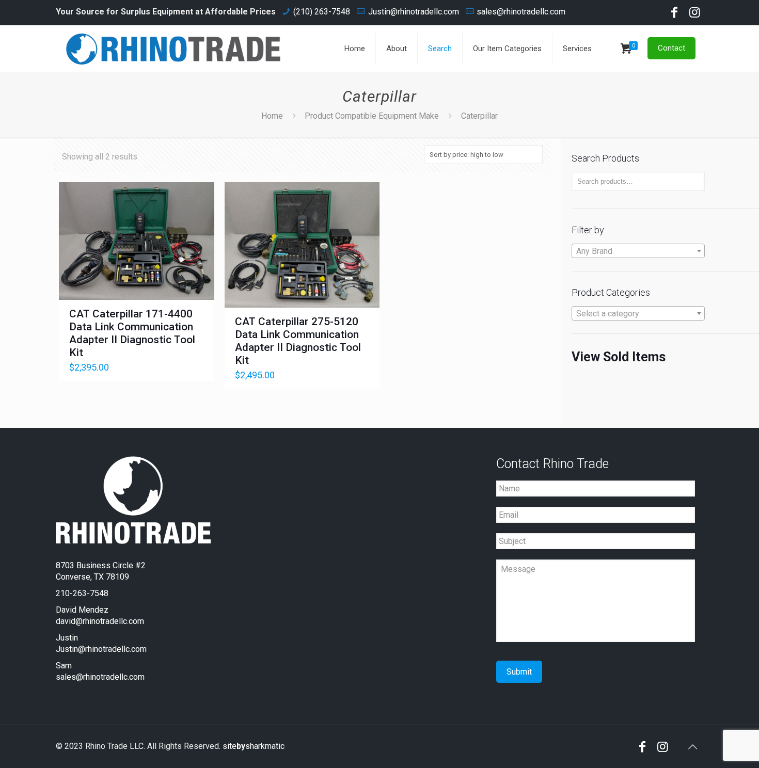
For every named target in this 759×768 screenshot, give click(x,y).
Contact (671, 48)
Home (272, 116)
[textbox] (638, 251)
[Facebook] (674, 14)
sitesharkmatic (253, 746)
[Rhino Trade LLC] (173, 48)
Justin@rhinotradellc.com (413, 12)
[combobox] (638, 251)
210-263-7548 (82, 593)
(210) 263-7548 (321, 12)
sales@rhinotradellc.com (521, 12)
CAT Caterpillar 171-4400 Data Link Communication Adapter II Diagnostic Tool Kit (132, 333)
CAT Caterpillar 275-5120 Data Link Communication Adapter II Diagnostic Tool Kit (298, 340)
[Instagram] (695, 14)
